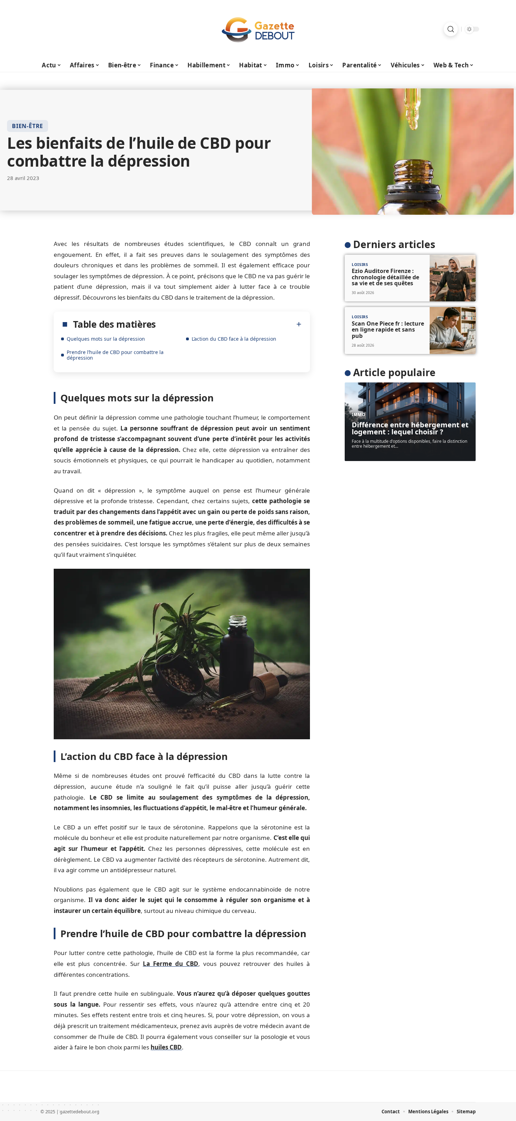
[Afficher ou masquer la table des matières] (229, 324)
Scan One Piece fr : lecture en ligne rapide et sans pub (388, 330)
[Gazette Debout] (258, 29)
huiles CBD (166, 1047)
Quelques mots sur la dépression (106, 338)
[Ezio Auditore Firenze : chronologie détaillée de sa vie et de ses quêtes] (453, 278)
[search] (451, 29)
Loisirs (360, 264)
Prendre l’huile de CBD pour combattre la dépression (115, 355)
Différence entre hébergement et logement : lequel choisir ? (410, 428)
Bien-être (27, 126)
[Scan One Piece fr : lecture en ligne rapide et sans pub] (453, 330)
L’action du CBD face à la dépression (234, 338)
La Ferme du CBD (170, 964)
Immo (359, 415)
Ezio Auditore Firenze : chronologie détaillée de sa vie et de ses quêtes (385, 277)
